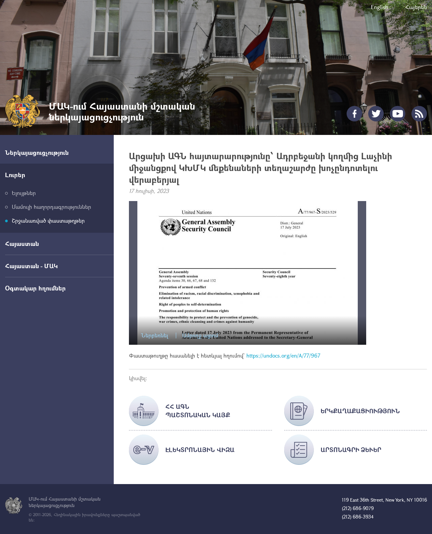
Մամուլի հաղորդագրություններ (51, 206)
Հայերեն (416, 6)
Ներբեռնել (154, 335)
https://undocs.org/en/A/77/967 (282, 355)
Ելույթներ (24, 192)
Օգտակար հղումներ (35, 288)
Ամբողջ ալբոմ (200, 335)
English (379, 6)
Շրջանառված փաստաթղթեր (48, 220)
